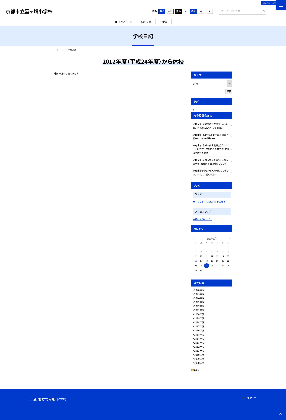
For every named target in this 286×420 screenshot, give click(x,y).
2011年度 (199, 350)
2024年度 (199, 298)
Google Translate (271, 2)
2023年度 (199, 302)
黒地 (178, 11)
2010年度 (199, 355)
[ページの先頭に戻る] (280, 414)
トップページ (125, 22)
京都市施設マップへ (202, 219)
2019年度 (199, 318)
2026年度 (199, 290)
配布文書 (146, 22)
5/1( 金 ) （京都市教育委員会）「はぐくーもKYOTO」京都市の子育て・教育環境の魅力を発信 (211, 149)
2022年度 (199, 306)
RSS (196, 370)
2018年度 (199, 322)
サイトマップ (250, 398)
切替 (229, 91)
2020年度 (199, 314)
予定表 (163, 22)
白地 (170, 11)
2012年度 (199, 346)
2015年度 (199, 334)
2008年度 (199, 363)
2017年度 (199, 326)
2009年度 (199, 359)
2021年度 (199, 310)
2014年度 (199, 338)
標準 (193, 11)
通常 (162, 11)
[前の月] (193, 238)
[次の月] (229, 238)
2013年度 (199, 342)
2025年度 (199, 294)
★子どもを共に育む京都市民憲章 (209, 201)
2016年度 (199, 330)
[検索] (263, 10)
